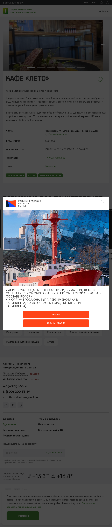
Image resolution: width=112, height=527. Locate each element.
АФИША (56, 314)
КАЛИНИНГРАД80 (56, 323)
